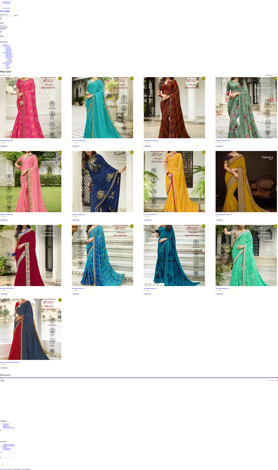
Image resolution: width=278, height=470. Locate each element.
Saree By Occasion (7, 52)
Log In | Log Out (7, 8)
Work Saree (8, 51)
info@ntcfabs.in (6, 3)
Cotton (7, 68)
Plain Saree (8, 48)
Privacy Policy (6, 423)
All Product (5, 44)
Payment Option (6, 426)
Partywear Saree (9, 56)
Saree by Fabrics (6, 63)
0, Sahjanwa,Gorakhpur (8, 444)
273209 (4, 447)
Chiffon (7, 64)
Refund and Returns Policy (9, 427)
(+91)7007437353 (7, 1)
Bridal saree (8, 55)
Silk (7, 65)
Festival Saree (9, 61)
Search (15, 15)
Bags (10, 59)
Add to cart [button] (4, 146)
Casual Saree (9, 57)
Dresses (10, 60)
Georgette (8, 66)
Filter (2, 380)
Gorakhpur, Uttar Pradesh (9, 445)
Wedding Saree (9, 53)
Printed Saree (9, 50)
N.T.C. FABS (4, 11)
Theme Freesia (17, 469)
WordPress (27, 469)
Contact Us (5, 425)
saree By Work (6, 46)
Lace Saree (8, 47)
